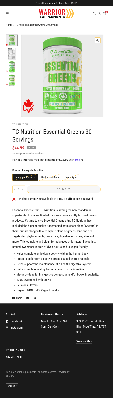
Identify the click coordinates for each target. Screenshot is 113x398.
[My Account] (99, 13)
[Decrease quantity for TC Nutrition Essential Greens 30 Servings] (15, 189)
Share (19, 298)
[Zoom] (97, 40)
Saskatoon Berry (50, 177)
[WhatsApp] (28, 298)
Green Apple (71, 177)
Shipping (16, 153)
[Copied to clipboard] (36, 298)
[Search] (94, 13)
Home (9, 24)
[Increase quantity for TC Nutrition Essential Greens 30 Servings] (23, 189)
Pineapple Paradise (25, 177)
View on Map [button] (84, 341)
